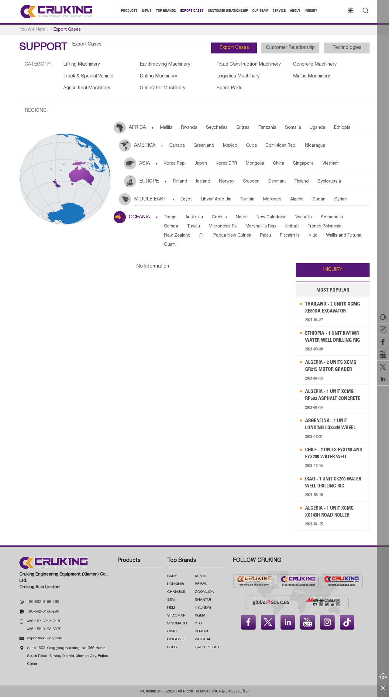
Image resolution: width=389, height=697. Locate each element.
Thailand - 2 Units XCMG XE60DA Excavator (332, 307)
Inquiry (311, 10)
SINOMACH (177, 623)
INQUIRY (333, 270)
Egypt (186, 199)
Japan (200, 164)
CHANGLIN (177, 592)
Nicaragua (315, 146)
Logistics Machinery (238, 76)
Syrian (340, 199)
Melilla (166, 128)
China (278, 164)
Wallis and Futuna (343, 236)
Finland (180, 181)
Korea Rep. (175, 164)
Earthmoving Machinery (165, 64)
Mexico (230, 146)
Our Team (260, 10)
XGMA (200, 615)
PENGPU (202, 631)
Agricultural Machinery (86, 88)
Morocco (272, 199)
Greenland (204, 146)
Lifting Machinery (81, 64)
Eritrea (243, 128)
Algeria (297, 199)
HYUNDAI (203, 608)
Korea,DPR (226, 164)
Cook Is (219, 217)
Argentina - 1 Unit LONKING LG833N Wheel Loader (330, 424)
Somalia (293, 128)
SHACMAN (176, 615)
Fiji (202, 236)
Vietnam (330, 164)
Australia (194, 217)
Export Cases (192, 10)
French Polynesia (325, 226)
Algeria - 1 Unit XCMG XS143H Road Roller (329, 511)
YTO (198, 623)
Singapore (303, 164)
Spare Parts (229, 88)
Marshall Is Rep (261, 226)
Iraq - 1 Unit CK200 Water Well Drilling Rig (333, 482)
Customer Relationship (228, 10)
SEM (171, 600)
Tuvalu (193, 226)
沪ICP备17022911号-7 (230, 691)
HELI (171, 608)
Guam (170, 245)
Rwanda (189, 128)
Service (279, 10)
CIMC (172, 631)
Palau (265, 236)
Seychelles (217, 128)
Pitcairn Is (290, 236)
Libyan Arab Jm (216, 199)
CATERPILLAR (207, 647)
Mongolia (255, 164)
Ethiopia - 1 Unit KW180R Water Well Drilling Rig (332, 336)
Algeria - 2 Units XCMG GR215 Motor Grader (330, 365)
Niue (312, 236)
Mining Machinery (311, 76)
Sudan (318, 199)
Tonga (170, 217)
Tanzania (267, 128)
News (147, 10)
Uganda (317, 128)
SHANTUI (203, 600)
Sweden (251, 181)
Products (129, 10)
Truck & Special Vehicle (88, 76)
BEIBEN (201, 584)
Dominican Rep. (281, 146)
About (295, 10)
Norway (226, 181)
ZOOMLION (204, 592)
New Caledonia (271, 217)
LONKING (175, 584)
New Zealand (177, 236)
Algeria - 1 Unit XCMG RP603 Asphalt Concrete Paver (332, 395)
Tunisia (247, 199)
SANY (172, 576)
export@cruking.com (44, 638)
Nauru (242, 217)
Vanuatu (303, 217)
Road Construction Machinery (248, 64)
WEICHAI (202, 639)
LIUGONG (175, 639)
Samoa (171, 226)
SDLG (172, 647)
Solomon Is (332, 217)
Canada (177, 146)
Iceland (203, 181)
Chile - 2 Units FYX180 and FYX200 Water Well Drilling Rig (334, 453)
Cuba (251, 146)
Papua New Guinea (232, 236)
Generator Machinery (162, 88)
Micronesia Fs (223, 226)
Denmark (277, 181)
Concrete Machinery (315, 64)
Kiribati (292, 226)
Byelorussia (329, 181)
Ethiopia (342, 128)
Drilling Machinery (158, 76)
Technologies (346, 48)
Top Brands (166, 10)
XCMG (200, 576)
